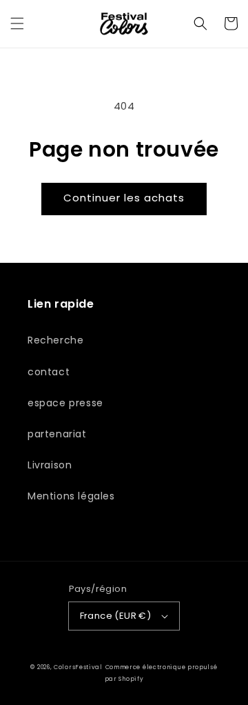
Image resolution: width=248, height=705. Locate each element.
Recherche (55, 340)
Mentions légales (71, 496)
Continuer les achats (124, 197)
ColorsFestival (78, 667)
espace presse (65, 403)
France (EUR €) (116, 615)
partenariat (57, 434)
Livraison (50, 465)
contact (49, 372)
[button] (17, 23)
